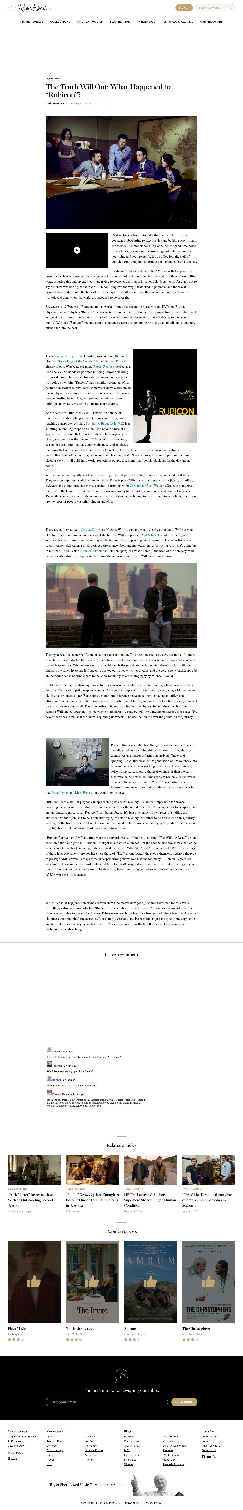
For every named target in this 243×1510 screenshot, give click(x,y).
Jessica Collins (91, 529)
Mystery (90, 1436)
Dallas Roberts (110, 480)
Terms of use (132, 1502)
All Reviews (14, 1441)
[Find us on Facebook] (203, 1456)
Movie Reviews (31, 21)
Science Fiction (94, 1450)
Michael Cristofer (92, 550)
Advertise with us (212, 1445)
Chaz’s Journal (132, 1441)
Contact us (208, 1441)
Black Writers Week (174, 1445)
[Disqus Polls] (121, 1004)
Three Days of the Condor (75, 361)
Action (50, 1436)
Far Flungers (131, 1455)
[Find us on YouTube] (209, 1457)
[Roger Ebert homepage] (30, 8)
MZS (127, 1450)
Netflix (89, 1441)
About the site (210, 1436)
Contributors (211, 21)
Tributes (128, 1464)
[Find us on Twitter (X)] (214, 1456)
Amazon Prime (55, 1441)
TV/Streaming (120, 21)
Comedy (52, 1445)
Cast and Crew (16, 1445)
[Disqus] (121, 1087)
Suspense (91, 1455)
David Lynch (60, 792)
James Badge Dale (104, 423)
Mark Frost (82, 792)
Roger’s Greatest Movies (22, 1436)
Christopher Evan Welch (146, 485)
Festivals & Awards (177, 21)
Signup (184, 7)
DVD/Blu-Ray (171, 1436)
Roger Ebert (170, 1459)
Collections (60, 21)
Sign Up (12, 1458)
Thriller (89, 1459)
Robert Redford (103, 366)
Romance (91, 1445)
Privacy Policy (153, 1502)
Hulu (49, 1464)
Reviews (129, 1436)
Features (168, 1450)
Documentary (55, 1450)
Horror (50, 1459)
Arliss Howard (157, 535)
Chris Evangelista (56, 103)
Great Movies (92, 21)
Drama (50, 1455)
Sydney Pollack (115, 361)
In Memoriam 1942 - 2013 (109, 1484)
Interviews (146, 21)
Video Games (171, 1441)
